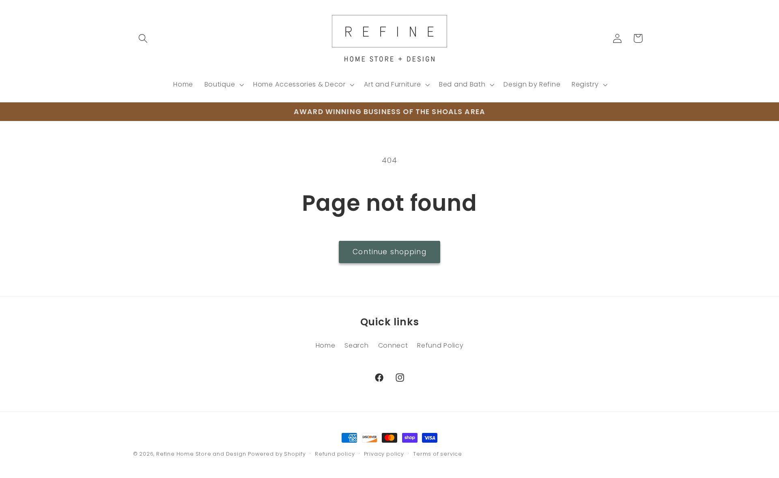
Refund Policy (440, 345)
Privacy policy (384, 453)
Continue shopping (389, 252)
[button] (143, 38)
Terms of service (437, 453)
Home (326, 345)
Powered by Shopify (277, 453)
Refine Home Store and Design (201, 453)
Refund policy (335, 453)
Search (356, 345)
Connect (393, 345)
